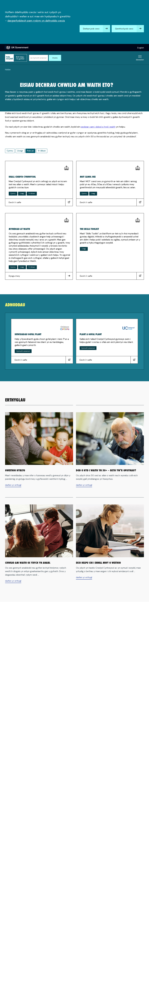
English (140, 47)
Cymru (10, 150)
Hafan (8, 69)
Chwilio (55, 58)
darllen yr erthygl (13, 485)
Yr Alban (42, 150)
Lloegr (20, 150)
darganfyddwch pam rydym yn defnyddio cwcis (36, 20)
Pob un (30, 150)
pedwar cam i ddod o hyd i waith (98, 126)
